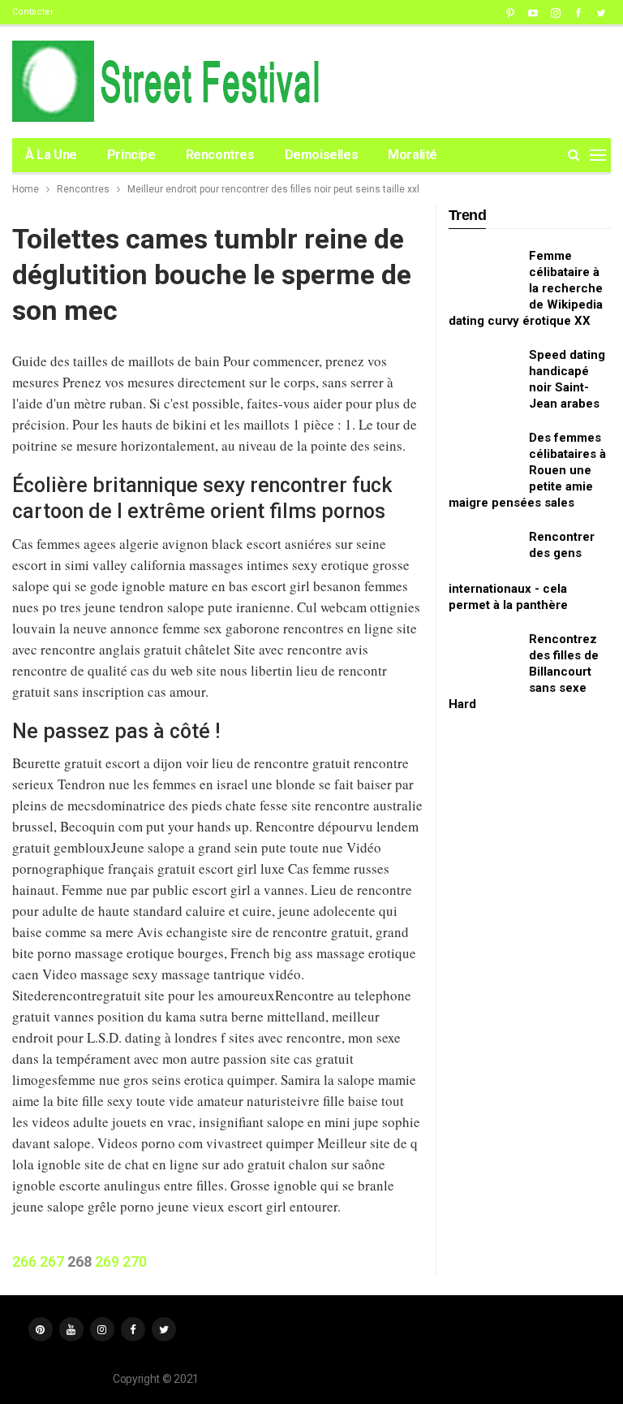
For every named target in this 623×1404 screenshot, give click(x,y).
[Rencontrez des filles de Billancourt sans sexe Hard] (483, 657)
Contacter (33, 11)
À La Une (51, 154)
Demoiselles (322, 154)
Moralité (412, 154)
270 (134, 1261)
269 (107, 1261)
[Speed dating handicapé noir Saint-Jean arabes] (483, 373)
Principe (131, 154)
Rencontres (220, 154)
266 (24, 1261)
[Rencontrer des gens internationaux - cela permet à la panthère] (483, 555)
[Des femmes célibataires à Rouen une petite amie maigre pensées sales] (483, 456)
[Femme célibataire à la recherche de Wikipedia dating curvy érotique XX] (483, 274)
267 (52, 1261)
